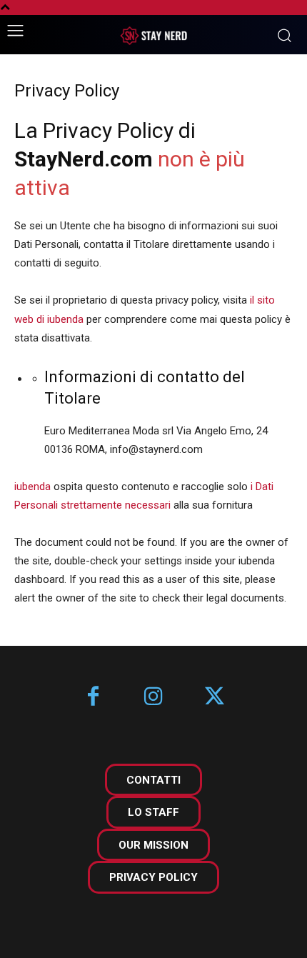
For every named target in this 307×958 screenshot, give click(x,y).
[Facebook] (93, 697)
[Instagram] (154, 697)
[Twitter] (214, 697)
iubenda (32, 486)
